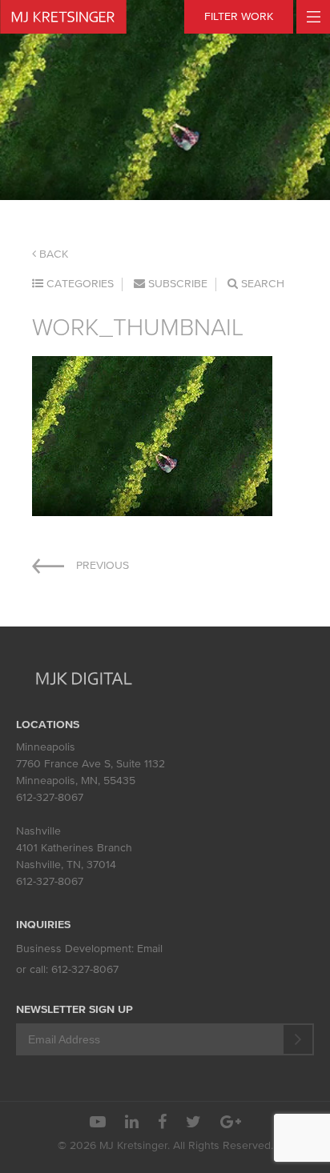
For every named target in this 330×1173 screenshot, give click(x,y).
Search (261, 284)
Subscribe (176, 284)
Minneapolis (45, 747)
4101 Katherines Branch (74, 848)
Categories (78, 284)
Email (150, 949)
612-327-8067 (49, 797)
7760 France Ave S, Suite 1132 (90, 764)
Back (52, 254)
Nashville (38, 831)
